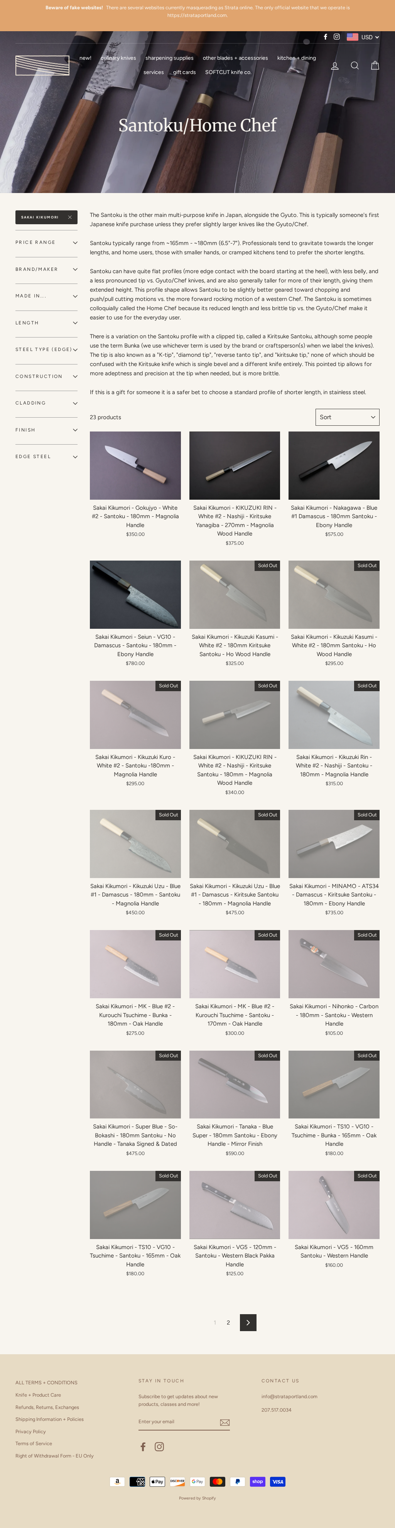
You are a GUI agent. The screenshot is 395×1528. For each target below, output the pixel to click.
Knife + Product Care (38, 1395)
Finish (25, 430)
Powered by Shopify (197, 1498)
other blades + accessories (235, 58)
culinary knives (118, 58)
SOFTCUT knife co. (228, 72)
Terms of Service (33, 1443)
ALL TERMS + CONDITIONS (46, 1382)
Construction (39, 376)
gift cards (184, 72)
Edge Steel (33, 456)
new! (85, 58)
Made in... (31, 296)
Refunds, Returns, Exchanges (47, 1407)
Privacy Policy (30, 1431)
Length (27, 323)
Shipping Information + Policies (49, 1419)
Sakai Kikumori (40, 217)
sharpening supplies (169, 58)
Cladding (30, 403)
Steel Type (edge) (44, 349)
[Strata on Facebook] (143, 1446)
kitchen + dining (296, 58)
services (153, 72)
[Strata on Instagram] (159, 1446)
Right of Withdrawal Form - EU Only (54, 1456)
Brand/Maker (36, 269)
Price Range (35, 242)
